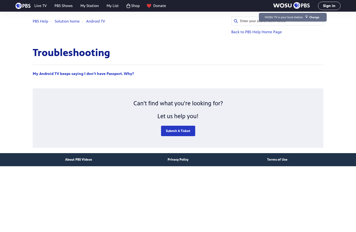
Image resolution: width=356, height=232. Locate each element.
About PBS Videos (78, 159)
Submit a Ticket (178, 131)
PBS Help (40, 21)
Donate (159, 5)
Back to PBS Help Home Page (256, 32)
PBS (23, 5)
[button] (291, 6)
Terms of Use (277, 159)
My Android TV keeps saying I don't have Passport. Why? (83, 73)
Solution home (67, 21)
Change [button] (314, 17)
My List (113, 5)
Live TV (40, 5)
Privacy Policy (178, 159)
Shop (135, 5)
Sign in (329, 5)
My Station (89, 5)
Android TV (95, 21)
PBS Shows (63, 5)
